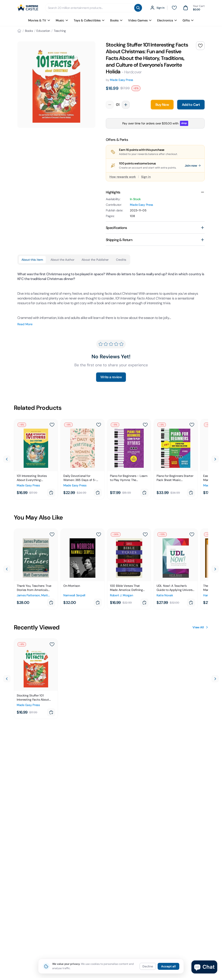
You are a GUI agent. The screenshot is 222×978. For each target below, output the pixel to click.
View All (198, 627)
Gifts (186, 20)
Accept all (168, 966)
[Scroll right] (215, 459)
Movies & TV (37, 20)
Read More (25, 324)
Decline (147, 966)
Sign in (146, 177)
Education (43, 31)
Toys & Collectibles (87, 20)
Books (114, 20)
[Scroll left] (6, 459)
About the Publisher (95, 260)
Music (60, 20)
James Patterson (28, 595)
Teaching (60, 31)
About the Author (62, 260)
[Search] (138, 8)
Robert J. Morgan (121, 595)
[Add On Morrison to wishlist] (98, 534)
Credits (121, 260)
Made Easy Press (121, 80)
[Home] (19, 31)
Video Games (138, 20)
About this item (32, 260)
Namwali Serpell (74, 595)
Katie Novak (165, 595)
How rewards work (122, 177)
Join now (191, 165)
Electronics (165, 20)
